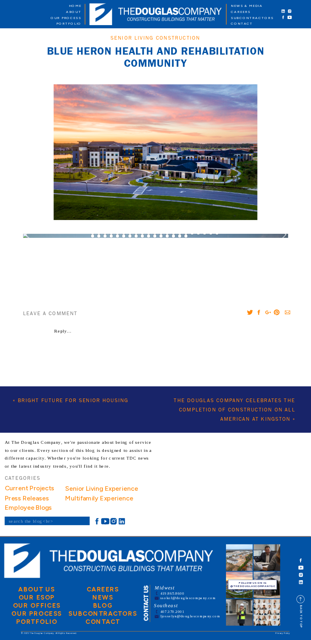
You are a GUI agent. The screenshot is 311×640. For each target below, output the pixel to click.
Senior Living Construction (155, 38)
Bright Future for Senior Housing (73, 400)
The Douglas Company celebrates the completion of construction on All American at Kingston (234, 410)
